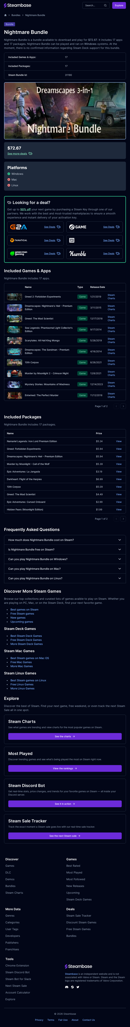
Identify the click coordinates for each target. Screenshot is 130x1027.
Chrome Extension (17, 965)
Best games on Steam (24, 609)
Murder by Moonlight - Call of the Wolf (28, 464)
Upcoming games (21, 621)
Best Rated (73, 865)
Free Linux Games (22, 684)
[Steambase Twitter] (78, 987)
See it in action (63, 803)
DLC (8, 872)
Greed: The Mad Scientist (39, 318)
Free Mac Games (21, 662)
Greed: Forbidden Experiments (24, 448)
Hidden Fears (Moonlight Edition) (25, 509)
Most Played (74, 872)
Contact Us (88, 1019)
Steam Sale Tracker (78, 915)
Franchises (12, 949)
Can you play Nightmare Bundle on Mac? (34, 568)
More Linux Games (22, 688)
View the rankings (63, 768)
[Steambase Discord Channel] (66, 987)
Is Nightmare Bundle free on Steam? (31, 549)
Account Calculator (17, 992)
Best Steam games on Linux (28, 680)
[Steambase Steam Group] (72, 987)
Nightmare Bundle (35, 15)
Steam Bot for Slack (18, 979)
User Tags (11, 929)
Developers (12, 935)
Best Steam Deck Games (26, 635)
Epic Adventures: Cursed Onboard (26, 501)
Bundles (16, 15)
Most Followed (75, 879)
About (75, 1019)
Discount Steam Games (81, 922)
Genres (9, 915)
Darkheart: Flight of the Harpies (24, 479)
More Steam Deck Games (26, 644)
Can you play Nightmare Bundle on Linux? (35, 578)
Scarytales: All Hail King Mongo (42, 340)
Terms (50, 1019)
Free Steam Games (78, 929)
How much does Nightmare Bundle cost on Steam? (41, 540)
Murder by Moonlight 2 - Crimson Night (47, 373)
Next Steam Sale (16, 985)
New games (18, 617)
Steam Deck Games (79, 899)
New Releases (75, 886)
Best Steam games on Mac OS (29, 658)
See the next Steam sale (63, 835)
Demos (9, 879)
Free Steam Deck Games (26, 640)
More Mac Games (21, 666)
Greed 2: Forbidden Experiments (43, 296)
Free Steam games (22, 613)
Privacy (39, 1019)
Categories (12, 922)
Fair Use (63, 1019)
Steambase (71, 973)
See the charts (63, 736)
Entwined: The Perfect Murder (41, 395)
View (119, 441)
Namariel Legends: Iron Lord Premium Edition (32, 441)
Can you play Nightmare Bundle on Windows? (37, 559)
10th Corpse (32, 362)
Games (9, 865)
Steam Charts (111, 296)
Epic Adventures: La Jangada (23, 471)
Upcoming (73, 892)
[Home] (5, 15)
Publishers (11, 942)
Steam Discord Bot (17, 972)
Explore (119, 5)
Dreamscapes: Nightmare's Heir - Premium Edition (34, 456)
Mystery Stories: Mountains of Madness (47, 384)
